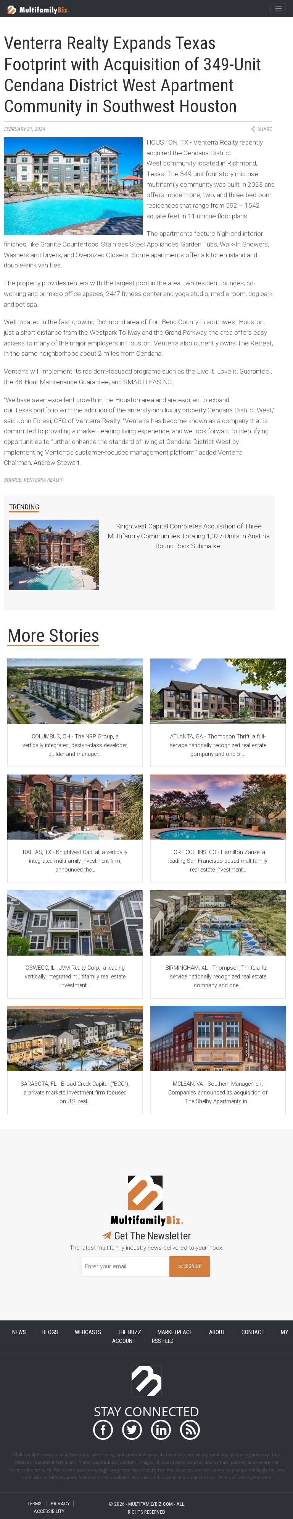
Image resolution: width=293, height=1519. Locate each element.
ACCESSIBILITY (49, 1511)
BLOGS (50, 1331)
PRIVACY (60, 1503)
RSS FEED (163, 1340)
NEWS (19, 1331)
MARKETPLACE (175, 1331)
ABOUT (217, 1331)
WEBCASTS (88, 1331)
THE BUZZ (129, 1331)
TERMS (34, 1503)
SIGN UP (192, 1266)
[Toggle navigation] (277, 8)
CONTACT (252, 1331)
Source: (33, 480)
